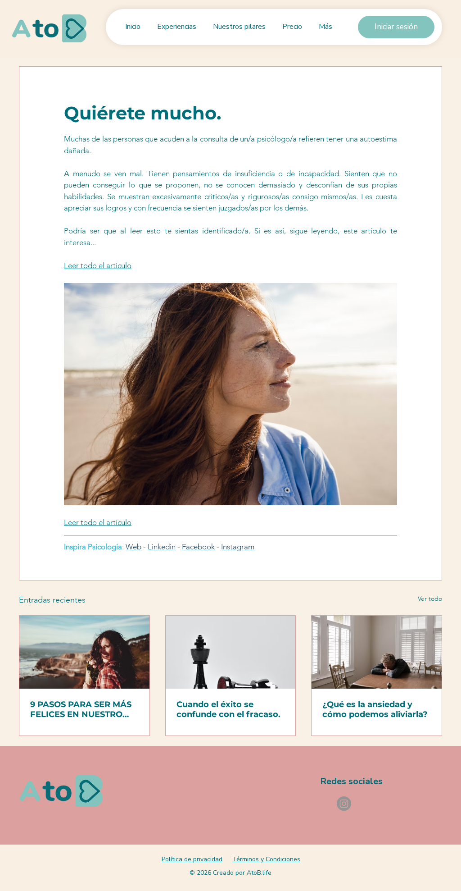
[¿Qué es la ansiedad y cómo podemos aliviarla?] (377, 652)
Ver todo (430, 598)
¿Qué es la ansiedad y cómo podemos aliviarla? (375, 709)
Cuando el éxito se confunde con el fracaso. (228, 709)
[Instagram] (344, 803)
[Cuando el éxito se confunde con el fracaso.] (231, 652)
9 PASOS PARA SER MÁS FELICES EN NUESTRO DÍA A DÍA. (80, 709)
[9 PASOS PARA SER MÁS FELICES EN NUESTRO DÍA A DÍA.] (84, 652)
